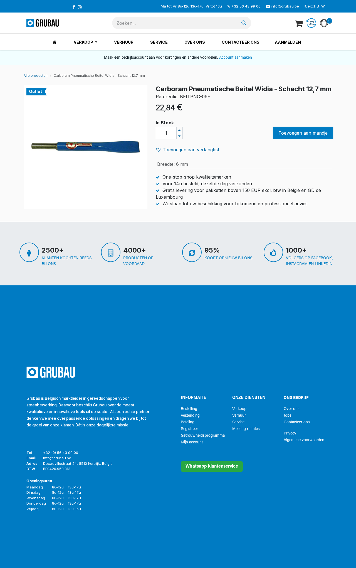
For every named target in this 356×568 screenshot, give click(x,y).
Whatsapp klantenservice (212, 466)
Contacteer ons (297, 422)
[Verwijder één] (179, 136)
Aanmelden (288, 42)
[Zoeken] (244, 23)
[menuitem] (55, 42)
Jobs (287, 416)
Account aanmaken (235, 58)
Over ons (292, 409)
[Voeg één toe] (179, 130)
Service (238, 422)
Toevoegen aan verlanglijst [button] (191, 149)
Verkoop (239, 409)
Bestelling (189, 409)
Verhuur (239, 416)
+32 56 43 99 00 (246, 6)
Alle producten (36, 75)
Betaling (187, 422)
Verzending (190, 416)
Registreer (189, 429)
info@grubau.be (285, 6)
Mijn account (192, 442)
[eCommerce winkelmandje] (299, 23)
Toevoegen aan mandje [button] (303, 133)
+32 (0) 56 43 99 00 (60, 452)
